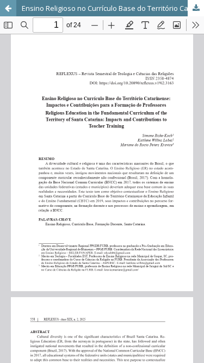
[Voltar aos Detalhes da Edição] (8, 8)
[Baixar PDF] (196, 8)
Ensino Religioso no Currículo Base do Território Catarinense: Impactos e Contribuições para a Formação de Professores (113, 8)
